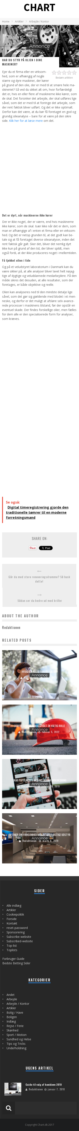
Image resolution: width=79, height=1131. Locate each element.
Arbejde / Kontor (18, 1004)
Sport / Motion (17, 1035)
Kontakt (12, 923)
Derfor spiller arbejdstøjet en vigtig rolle (39, 726)
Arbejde (12, 999)
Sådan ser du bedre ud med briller (39, 600)
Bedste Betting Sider (16, 963)
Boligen (12, 1017)
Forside (12, 919)
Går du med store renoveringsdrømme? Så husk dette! (39, 579)
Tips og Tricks (16, 1044)
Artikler (11, 910)
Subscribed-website (20, 941)
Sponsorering (16, 932)
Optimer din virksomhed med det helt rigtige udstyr (39, 834)
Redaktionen (31, 677)
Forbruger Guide (13, 959)
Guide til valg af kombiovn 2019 (43, 1084)
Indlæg (11, 1021)
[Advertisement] (39, 167)
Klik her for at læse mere (26, 121)
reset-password (17, 928)
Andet (11, 995)
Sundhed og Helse (19, 1039)
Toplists (12, 950)
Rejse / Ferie (15, 1026)
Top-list (12, 946)
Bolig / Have (15, 1012)
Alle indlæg (14, 905)
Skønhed (12, 1030)
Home (5, 21)
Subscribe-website (19, 937)
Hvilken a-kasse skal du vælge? (40, 671)
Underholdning (16, 1048)
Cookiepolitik (15, 914)
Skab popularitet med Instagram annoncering (39, 780)
